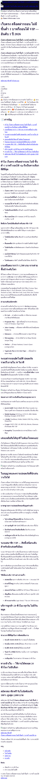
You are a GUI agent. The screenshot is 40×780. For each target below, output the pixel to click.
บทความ (20, 6)
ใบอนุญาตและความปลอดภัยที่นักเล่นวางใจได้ (20, 142)
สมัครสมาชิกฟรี (6, 81)
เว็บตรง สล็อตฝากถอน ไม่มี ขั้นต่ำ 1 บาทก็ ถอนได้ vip (18, 735)
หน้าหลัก (7, 6)
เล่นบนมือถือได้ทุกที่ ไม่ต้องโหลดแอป (17, 139)
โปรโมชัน (13, 6)
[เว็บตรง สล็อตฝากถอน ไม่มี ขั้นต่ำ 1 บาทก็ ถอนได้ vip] (19, 2)
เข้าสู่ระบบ (15, 81)
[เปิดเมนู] (1, 4)
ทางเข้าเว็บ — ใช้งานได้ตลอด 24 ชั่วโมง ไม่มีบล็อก (22, 151)
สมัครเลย (4, 778)
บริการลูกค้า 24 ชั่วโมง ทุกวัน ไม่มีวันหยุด (19, 149)
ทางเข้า (26, 6)
